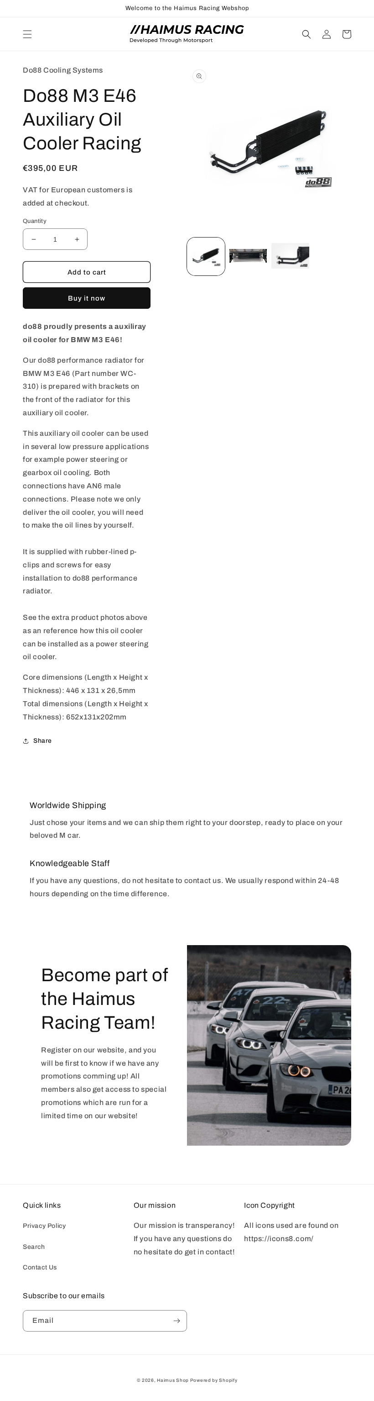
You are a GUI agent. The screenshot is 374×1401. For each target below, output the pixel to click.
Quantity (35, 221)
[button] (27, 34)
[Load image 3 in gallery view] (290, 256)
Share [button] (42, 740)
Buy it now (86, 298)
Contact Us (40, 1267)
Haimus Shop (173, 1380)
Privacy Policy (44, 1225)
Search (34, 1246)
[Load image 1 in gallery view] (206, 256)
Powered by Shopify (214, 1380)
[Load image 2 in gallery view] (248, 256)
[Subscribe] (176, 1321)
